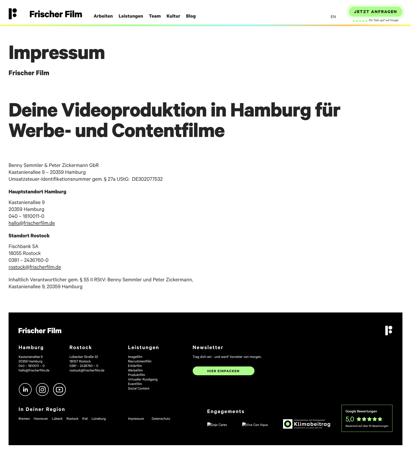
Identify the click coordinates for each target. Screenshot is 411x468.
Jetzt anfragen (375, 11)
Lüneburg (99, 418)
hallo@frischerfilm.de (32, 222)
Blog (191, 16)
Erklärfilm (135, 365)
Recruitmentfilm (140, 361)
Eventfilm (135, 383)
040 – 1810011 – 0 (31, 365)
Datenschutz (161, 418)
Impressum (136, 418)
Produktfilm (136, 374)
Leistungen (131, 16)
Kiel (85, 418)
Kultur (173, 16)
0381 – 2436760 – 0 (83, 365)
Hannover (41, 418)
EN (333, 17)
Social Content (139, 388)
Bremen (24, 418)
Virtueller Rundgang (142, 379)
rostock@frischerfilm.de (35, 266)
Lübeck (57, 418)
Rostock (72, 418)
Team (155, 16)
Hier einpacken (223, 371)
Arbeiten (103, 16)
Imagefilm (135, 356)
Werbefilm (135, 370)
